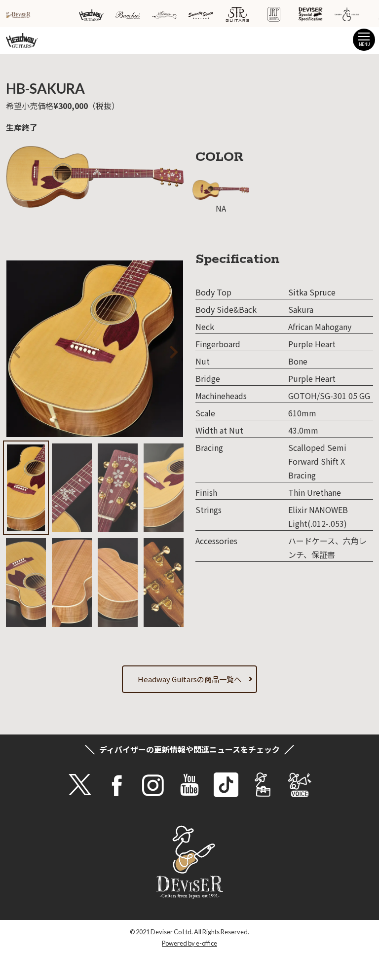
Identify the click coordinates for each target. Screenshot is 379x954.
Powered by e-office (189, 943)
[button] (161, 350)
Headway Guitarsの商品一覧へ (189, 679)
